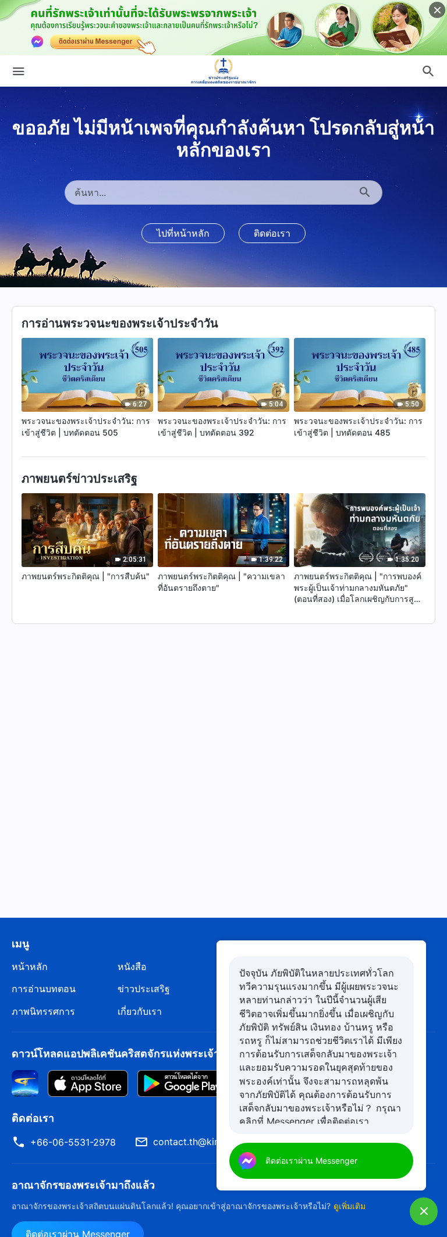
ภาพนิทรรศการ (43, 1011)
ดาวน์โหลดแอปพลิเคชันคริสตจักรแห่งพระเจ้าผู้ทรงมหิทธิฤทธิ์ (151, 1053)
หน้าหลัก (30, 966)
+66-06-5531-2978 (73, 1142)
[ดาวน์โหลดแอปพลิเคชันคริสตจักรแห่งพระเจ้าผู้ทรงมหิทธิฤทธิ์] (25, 1083)
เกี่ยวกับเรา (140, 1011)
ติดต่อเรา (272, 233)
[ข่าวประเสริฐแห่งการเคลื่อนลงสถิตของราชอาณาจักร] (223, 71)
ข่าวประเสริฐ (144, 988)
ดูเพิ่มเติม (350, 1206)
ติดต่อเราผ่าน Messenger (311, 1160)
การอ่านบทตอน (44, 988)
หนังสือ (132, 966)
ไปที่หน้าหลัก (183, 233)
